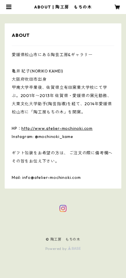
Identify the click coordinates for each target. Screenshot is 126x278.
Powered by (56, 248)
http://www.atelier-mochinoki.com (57, 128)
